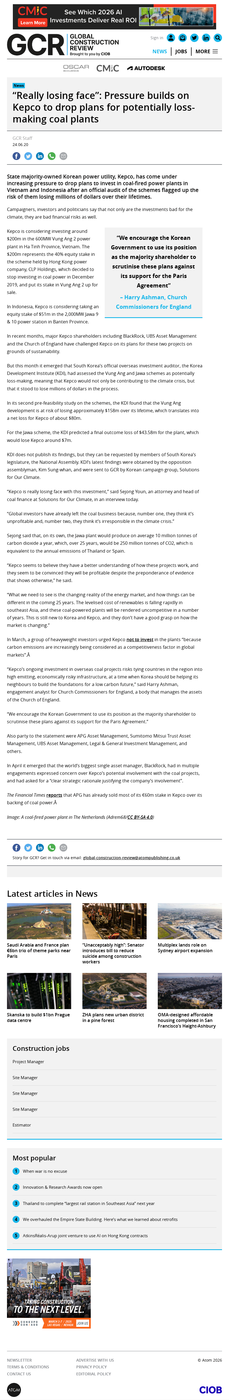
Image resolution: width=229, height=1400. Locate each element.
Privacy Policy (91, 1367)
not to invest (140, 639)
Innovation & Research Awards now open (62, 1187)
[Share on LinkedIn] (40, 156)
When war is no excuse (45, 1171)
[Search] (218, 38)
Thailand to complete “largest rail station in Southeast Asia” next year (89, 1203)
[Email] (182, 38)
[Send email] (63, 156)
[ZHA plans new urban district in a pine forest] (114, 991)
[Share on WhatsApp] (52, 156)
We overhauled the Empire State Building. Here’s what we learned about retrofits (100, 1219)
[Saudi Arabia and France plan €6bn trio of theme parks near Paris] (39, 921)
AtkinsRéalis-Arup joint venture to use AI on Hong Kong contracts (85, 1235)
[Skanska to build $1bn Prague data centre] (39, 991)
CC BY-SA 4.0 (140, 817)
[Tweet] (28, 156)
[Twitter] (194, 38)
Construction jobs (41, 1048)
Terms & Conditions (28, 1367)
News (159, 51)
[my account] (171, 38)
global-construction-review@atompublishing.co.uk (131, 857)
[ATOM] (61, 1390)
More (202, 51)
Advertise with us (95, 1360)
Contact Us (19, 1373)
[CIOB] (168, 1390)
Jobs (181, 51)
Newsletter (19, 1360)
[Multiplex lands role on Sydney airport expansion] (190, 921)
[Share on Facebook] (16, 156)
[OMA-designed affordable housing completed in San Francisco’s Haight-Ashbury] (190, 991)
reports (54, 795)
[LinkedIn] (206, 38)
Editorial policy (93, 1373)
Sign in (157, 37)
